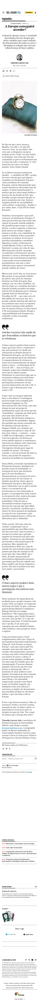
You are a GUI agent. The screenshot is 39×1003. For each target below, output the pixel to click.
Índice (23, 987)
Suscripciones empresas (12, 987)
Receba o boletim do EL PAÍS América (16, 745)
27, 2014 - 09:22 (19, 65)
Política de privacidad (11, 985)
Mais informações (6, 767)
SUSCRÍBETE (29, 12)
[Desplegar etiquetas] (35, 758)
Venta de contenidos (14, 983)
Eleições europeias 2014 (15, 759)
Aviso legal (23, 983)
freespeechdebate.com (12, 728)
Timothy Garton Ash (19, 63)
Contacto (6, 983)
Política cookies (30, 983)
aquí (30, 772)
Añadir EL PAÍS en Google (12, 76)
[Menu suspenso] (3, 12)
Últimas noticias (8, 840)
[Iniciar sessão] (35, 12)
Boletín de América (9, 891)
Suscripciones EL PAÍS (27, 985)
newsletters (6, 886)
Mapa (19, 985)
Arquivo (5, 909)
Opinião (7, 19)
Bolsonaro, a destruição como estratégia (20, 844)
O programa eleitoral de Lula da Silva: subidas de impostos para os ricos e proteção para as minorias (19, 853)
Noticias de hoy (29, 987)
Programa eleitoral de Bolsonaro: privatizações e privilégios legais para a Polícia (18, 860)
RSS (20, 987)
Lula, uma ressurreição (14, 848)
